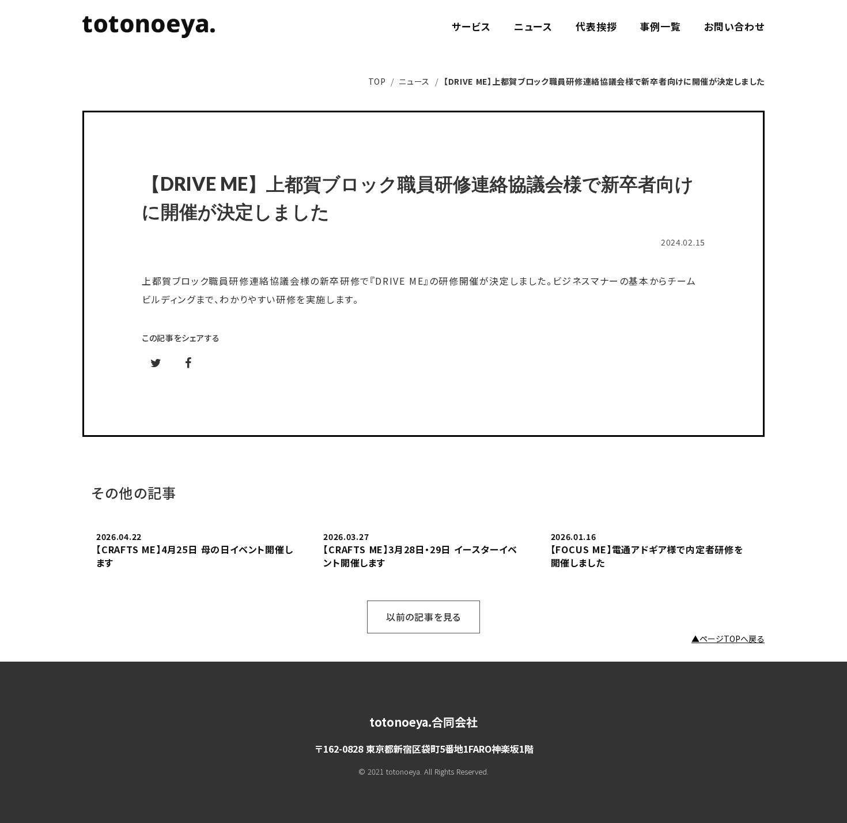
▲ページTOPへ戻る (728, 638)
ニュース (414, 81)
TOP (377, 81)
